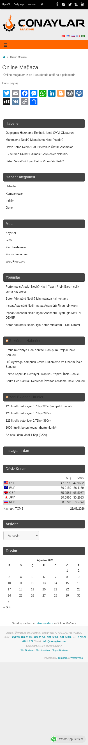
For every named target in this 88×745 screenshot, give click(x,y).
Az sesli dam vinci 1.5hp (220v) (26, 435)
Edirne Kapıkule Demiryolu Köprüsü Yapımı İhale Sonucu (43, 374)
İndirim (10, 200)
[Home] (4, 57)
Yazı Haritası (43, 650)
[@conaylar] (70, 4)
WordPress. (76, 658)
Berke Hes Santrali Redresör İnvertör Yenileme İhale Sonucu (45, 381)
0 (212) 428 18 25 (22, 637)
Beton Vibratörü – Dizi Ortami (61, 325)
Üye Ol (6, 4)
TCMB (19, 508)
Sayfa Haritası (60, 650)
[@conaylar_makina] (63, 4)
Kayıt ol (11, 233)
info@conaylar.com (54, 641)
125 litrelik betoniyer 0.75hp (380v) (28, 420)
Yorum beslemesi (17, 254)
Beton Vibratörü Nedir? (20, 298)
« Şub (7, 607)
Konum (31, 4)
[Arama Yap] (42, 4)
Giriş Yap (19, 4)
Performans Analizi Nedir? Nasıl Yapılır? (32, 286)
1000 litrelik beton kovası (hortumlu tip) (31, 427)
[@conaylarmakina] (57, 4)
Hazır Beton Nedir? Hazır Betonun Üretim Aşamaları (40, 147)
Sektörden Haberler (24, 341)
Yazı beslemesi (16, 247)
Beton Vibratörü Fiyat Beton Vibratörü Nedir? (35, 161)
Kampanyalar (14, 193)
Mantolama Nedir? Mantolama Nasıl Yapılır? (34, 139)
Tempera (62, 658)
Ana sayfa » (45, 623)
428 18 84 (39, 637)
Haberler (11, 186)
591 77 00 (52, 637)
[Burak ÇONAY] (82, 4)
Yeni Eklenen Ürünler (26, 397)
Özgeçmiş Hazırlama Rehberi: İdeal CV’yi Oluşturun (40, 132)
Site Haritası (27, 650)
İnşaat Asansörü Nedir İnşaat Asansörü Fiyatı (35, 305)
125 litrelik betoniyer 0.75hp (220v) (28, 413)
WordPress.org (15, 261)
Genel (9, 207)
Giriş (9, 240)
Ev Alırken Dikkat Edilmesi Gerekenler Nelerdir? (37, 154)
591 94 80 (65, 637)
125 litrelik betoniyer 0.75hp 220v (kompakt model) (39, 406)
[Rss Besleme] (76, 4)
